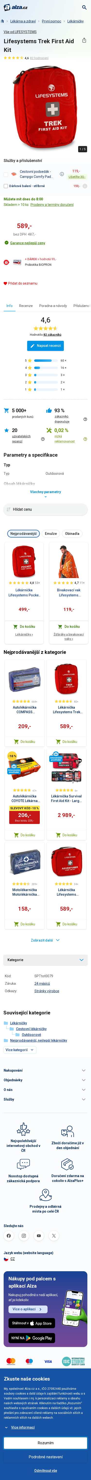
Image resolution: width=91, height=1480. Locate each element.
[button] (45, 1070)
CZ (12, 1259)
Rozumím (46, 1443)
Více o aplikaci (24, 1309)
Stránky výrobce (46, 991)
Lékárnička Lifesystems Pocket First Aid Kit (24, 593)
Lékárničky (75, 21)
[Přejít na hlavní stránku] (16, 7)
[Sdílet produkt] (84, 40)
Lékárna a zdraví (23, 21)
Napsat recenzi (49, 346)
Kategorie (15, 960)
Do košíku (28, 742)
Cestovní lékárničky (31, 1029)
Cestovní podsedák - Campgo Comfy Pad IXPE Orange (35, 174)
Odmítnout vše (45, 1471)
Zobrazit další (42, 940)
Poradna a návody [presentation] (53, 306)
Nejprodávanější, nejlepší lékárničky (38, 1040)
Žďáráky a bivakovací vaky (69, 637)
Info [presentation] (10, 306)
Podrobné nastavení (46, 1457)
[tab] (10, 305)
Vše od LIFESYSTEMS (20, 32)
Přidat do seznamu (22, 283)
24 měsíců (42, 983)
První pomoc (51, 21)
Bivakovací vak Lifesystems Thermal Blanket (69, 593)
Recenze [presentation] (26, 306)
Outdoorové (31, 1035)
